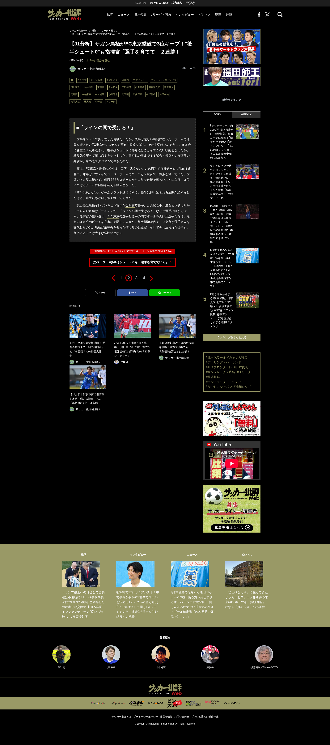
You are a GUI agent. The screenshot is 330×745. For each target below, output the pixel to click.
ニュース (123, 14)
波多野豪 (137, 94)
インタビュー (185, 14)
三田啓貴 (126, 87)
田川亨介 (75, 87)
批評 (110, 14)
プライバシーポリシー (145, 716)
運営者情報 (166, 716)
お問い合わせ (181, 716)
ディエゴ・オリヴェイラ (163, 80)
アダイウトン (140, 80)
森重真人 (168, 87)
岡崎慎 (74, 94)
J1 (72, 80)
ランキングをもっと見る (232, 337)
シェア (133, 293)
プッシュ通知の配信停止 (204, 716)
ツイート (102, 293)
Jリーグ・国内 (161, 14)
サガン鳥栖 (96, 80)
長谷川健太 (112, 80)
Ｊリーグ (110, 101)
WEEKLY (246, 114)
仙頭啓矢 (164, 94)
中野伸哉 (150, 94)
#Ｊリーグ (244, 372)
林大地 (87, 101)
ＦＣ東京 (82, 80)
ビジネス (204, 14)
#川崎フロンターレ (219, 367)
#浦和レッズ (242, 386)
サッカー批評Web (79, 30)
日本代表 (140, 14)
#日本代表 (241, 367)
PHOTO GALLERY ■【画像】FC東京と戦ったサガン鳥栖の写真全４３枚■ (132, 251)
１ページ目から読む (98, 60)
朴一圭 (98, 101)
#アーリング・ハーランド (223, 362)
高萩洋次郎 (154, 87)
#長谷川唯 (213, 377)
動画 (218, 14)
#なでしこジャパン (219, 386)
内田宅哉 (139, 87)
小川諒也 (113, 94)
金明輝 (125, 80)
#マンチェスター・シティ (223, 382)
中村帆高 (99, 94)
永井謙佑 (88, 87)
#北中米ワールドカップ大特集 (226, 357)
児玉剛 (125, 94)
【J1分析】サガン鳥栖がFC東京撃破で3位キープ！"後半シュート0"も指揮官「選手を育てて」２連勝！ (123, 34)
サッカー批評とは (121, 716)
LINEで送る (166, 293)
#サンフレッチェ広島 (220, 372)
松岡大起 (75, 101)
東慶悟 (100, 87)
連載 (229, 14)
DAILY (217, 114)
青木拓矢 (113, 87)
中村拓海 (86, 94)
